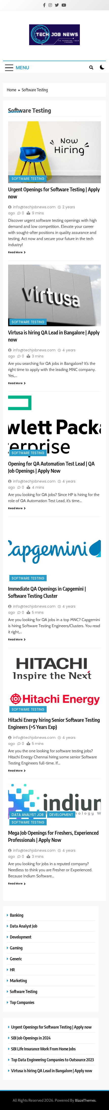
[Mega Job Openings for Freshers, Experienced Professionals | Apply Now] (54, 805)
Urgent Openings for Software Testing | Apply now (51, 1027)
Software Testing (28, 178)
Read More (15, 252)
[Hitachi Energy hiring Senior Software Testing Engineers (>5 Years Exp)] (54, 683)
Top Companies (22, 1002)
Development (61, 814)
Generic (16, 958)
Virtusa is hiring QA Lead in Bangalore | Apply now (51, 1070)
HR (12, 969)
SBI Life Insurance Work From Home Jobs (43, 1048)
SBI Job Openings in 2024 (31, 1037)
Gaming (16, 947)
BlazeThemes (85, 1100)
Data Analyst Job (28, 814)
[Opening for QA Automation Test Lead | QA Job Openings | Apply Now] (54, 426)
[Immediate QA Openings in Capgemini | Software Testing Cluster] (54, 552)
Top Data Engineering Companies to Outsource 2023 (52, 1059)
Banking (16, 915)
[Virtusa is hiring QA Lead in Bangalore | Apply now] (54, 295)
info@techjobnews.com (34, 207)
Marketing (18, 980)
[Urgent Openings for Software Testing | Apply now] (54, 152)
